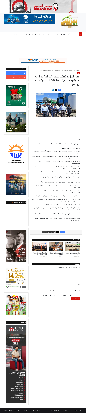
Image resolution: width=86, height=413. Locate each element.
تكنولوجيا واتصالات (55, 34)
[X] (56, 90)
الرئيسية (77, 70)
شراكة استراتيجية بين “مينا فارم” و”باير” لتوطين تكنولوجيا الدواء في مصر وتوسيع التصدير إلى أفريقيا (39, 253)
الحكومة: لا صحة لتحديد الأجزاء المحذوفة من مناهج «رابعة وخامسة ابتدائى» (73, 253)
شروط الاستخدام (26, 410)
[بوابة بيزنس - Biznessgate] (69, 22)
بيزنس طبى (31, 34)
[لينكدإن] (53, 90)
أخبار (80, 34)
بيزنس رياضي (37, 34)
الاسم (78, 284)
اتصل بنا (5, 410)
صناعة (22, 34)
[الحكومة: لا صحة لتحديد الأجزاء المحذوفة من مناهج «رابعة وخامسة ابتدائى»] (72, 246)
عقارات (49, 34)
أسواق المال (63, 34)
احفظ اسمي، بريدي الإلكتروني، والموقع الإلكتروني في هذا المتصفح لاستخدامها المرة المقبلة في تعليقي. (60, 295)
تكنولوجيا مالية (16, 34)
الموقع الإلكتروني (52, 290)
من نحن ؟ (39, 410)
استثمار (73, 34)
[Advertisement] (43, 46)
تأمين (69, 34)
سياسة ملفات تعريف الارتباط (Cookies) (15, 410)
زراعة (26, 34)
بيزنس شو (44, 34)
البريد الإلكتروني (77, 290)
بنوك (77, 34)
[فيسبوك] (59, 90)
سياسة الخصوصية (33, 410)
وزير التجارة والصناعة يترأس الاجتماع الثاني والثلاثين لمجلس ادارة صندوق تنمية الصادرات (56, 253)
